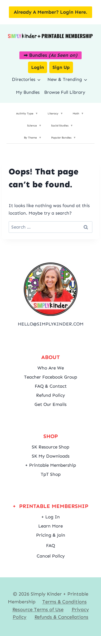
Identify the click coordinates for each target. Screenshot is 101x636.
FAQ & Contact (51, 386)
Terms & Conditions (64, 602)
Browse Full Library (64, 92)
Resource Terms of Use (38, 609)
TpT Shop (51, 474)
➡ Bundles (50, 55)
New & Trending (64, 79)
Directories (23, 79)
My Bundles (28, 92)
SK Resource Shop (50, 447)
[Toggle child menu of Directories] (39, 79)
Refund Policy (50, 395)
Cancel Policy (51, 556)
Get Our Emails (50, 404)
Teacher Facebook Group (50, 377)
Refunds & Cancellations (61, 617)
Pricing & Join (50, 535)
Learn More (50, 526)
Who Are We (50, 368)
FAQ (50, 545)
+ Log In (50, 516)
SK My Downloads (50, 456)
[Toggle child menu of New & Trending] (85, 79)
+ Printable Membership (50, 465)
